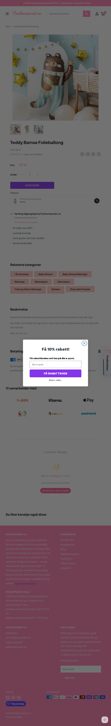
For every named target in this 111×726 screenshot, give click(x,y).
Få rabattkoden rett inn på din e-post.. (52, 358)
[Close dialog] (84, 343)
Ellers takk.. (55, 380)
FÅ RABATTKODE (55, 373)
